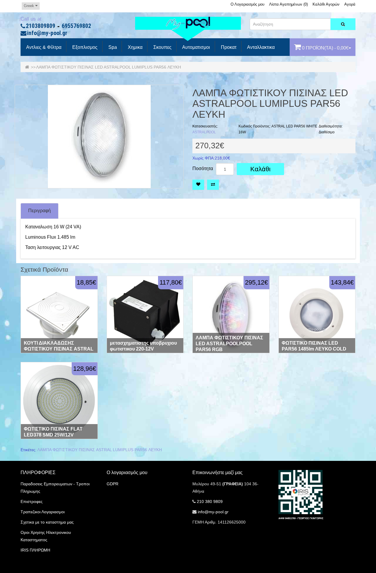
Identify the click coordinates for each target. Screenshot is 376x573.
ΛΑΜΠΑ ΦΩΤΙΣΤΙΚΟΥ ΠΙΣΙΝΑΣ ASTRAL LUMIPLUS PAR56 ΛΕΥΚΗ (99, 449)
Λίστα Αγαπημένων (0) (288, 4)
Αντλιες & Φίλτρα (43, 47)
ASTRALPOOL (204, 132)
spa (112, 47)
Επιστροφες (32, 501)
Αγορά (349, 4)
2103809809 (40, 26)
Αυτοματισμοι (195, 47)
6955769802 (76, 26)
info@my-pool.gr (47, 33)
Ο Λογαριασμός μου (247, 4)
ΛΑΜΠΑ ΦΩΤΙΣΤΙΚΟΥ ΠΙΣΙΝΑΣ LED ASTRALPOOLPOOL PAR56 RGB (229, 343)
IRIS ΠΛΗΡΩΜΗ (35, 550)
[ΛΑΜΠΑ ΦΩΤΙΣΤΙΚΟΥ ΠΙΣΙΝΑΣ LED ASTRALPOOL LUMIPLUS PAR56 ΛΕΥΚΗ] (99, 136)
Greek (29, 6)
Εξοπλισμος (84, 47)
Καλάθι (260, 169)
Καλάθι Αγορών (326, 4)
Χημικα (134, 47)
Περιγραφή (39, 210)
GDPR (112, 483)
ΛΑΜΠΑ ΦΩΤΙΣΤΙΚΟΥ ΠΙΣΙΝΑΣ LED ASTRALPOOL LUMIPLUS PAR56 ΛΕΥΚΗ (108, 67)
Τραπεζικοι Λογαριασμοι (43, 511)
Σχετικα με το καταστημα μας (47, 522)
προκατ (228, 47)
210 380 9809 (210, 501)
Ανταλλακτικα (260, 47)
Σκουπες (162, 47)
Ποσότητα (202, 169)
